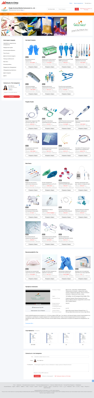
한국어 (61, 386)
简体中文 (18, 386)
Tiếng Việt (87, 386)
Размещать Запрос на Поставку (63, 376)
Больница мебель (7, 64)
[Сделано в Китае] (10, 2)
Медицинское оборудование (9, 67)
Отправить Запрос (33, 66)
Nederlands (69, 386)
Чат (11, 89)
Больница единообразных (9, 50)
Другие (5, 75)
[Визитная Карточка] (19, 85)
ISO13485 (33, 344)
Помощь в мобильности (8, 58)
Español (36, 386)
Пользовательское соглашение (29, 384)
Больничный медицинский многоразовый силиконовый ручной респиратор (31, 211)
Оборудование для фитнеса (9, 70)
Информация (78, 384)
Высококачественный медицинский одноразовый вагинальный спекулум (31, 238)
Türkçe (82, 386)
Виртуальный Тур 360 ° (39, 307)
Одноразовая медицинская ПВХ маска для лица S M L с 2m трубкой (32, 122)
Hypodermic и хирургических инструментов (9, 44)
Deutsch (40, 386)
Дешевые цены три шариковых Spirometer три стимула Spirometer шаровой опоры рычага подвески (82, 273)
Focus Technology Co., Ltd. (46, 390)
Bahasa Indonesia (47, 387)
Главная (5, 14)
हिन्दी (74, 386)
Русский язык (55, 386)
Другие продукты (7, 73)
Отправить (37, 376)
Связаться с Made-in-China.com (56, 384)
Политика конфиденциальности (42, 384)
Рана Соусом (6, 53)
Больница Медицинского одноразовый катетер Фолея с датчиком (65, 149)
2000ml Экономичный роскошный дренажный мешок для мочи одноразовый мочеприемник (66, 122)
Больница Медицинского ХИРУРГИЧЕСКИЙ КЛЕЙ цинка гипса (65, 184)
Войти (71, 3)
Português (45, 386)
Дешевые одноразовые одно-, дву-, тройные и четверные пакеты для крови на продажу (82, 184)
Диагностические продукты (9, 56)
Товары (14, 14)
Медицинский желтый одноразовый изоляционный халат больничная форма (48, 88)
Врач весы (5, 61)
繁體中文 (22, 386)
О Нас (21, 14)
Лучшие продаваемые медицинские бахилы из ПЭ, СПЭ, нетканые (49, 184)
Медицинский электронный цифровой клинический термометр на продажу (81, 61)
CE (49, 344)
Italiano (50, 386)
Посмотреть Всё (29, 323)
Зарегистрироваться (78, 3)
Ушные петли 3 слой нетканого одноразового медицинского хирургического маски (49, 61)
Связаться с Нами (41, 14)
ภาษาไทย (77, 386)
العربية (65, 386)
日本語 (27, 386)
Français (31, 386)
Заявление (19, 384)
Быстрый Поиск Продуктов (69, 384)
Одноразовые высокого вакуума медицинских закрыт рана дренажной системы (49, 238)
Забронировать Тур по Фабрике (38, 310)
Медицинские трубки (8, 47)
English (13, 386)
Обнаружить (30, 14)
